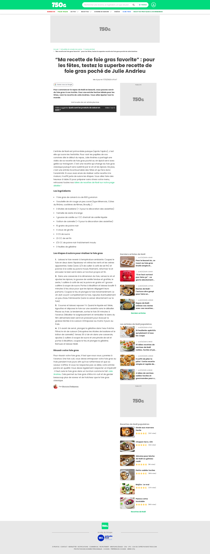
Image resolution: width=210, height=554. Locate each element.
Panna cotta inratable (142, 500)
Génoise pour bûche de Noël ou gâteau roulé (145, 459)
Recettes (85, 12)
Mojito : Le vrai (142, 484)
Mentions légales (116, 547)
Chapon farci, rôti (144, 442)
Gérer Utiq (131, 549)
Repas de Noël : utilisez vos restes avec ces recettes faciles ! (144, 306)
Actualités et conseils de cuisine (71, 49)
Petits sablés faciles (145, 470)
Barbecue (51, 12)
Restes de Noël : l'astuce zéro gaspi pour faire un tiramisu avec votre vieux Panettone (145, 291)
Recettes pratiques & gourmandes (148, 12)
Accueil (55, 49)
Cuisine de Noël (89, 49)
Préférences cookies (118, 549)
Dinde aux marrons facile (145, 429)
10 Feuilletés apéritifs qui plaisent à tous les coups (146, 333)
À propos (55, 547)
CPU (129, 547)
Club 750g (127, 12)
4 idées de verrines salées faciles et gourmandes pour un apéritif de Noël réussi (146, 376)
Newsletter (72, 547)
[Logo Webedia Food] (105, 538)
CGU (125, 547)
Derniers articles (138, 313)
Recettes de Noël (138, 512)
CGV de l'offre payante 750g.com (144, 547)
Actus (73, 12)
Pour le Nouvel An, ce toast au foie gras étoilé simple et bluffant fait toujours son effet (146, 263)
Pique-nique (63, 12)
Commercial (93, 547)
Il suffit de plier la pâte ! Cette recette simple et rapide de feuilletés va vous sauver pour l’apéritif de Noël (146, 362)
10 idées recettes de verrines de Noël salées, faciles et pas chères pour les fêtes (146, 347)
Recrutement (104, 547)
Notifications (83, 547)
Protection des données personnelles (88, 549)
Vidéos (117, 12)
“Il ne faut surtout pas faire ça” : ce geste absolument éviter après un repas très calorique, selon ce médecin (146, 277)
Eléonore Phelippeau (70, 386)
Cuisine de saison (101, 12)
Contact (63, 547)
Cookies (106, 549)
